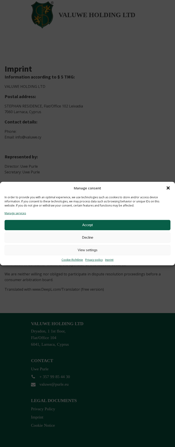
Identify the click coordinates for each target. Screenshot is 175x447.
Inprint (109, 260)
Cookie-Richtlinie (72, 260)
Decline (87, 237)
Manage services (15, 213)
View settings (88, 250)
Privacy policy (94, 260)
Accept (87, 225)
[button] (168, 188)
